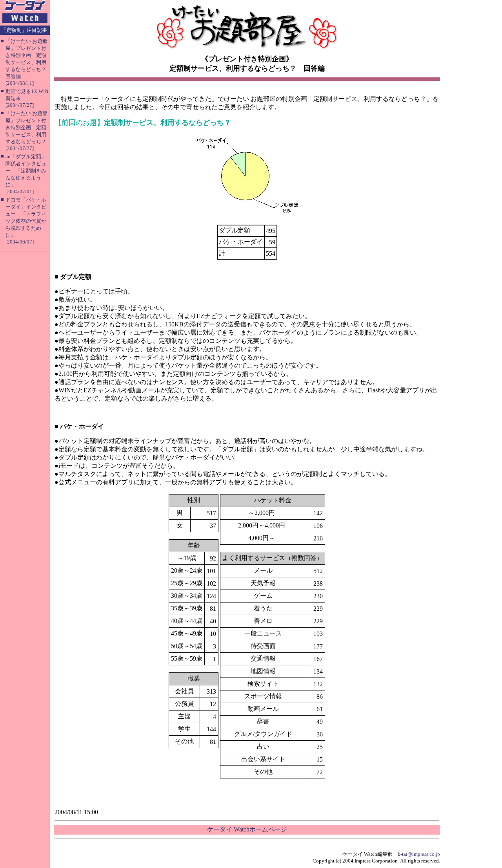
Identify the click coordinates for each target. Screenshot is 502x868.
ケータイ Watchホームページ (247, 829)
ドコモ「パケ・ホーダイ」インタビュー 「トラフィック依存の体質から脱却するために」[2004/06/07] (25, 221)
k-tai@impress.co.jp (419, 854)
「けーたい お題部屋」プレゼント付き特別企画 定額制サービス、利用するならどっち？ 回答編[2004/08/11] (28, 62)
